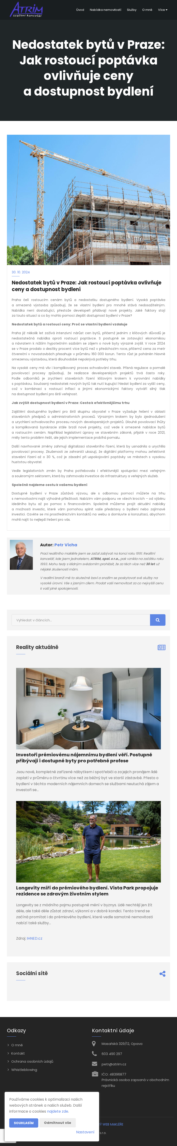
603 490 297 (112, 1053)
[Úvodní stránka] (26, 10)
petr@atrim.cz (114, 1064)
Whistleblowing (24, 1069)
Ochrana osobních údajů (32, 1061)
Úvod (80, 10)
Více (162, 10)
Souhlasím (24, 1123)
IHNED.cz (34, 938)
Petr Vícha (65, 545)
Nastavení (85, 1132)
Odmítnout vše (57, 1122)
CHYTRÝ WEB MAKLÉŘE (106, 1124)
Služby (131, 10)
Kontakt (18, 1053)
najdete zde (57, 1111)
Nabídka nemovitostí (105, 10)
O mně (147, 10)
